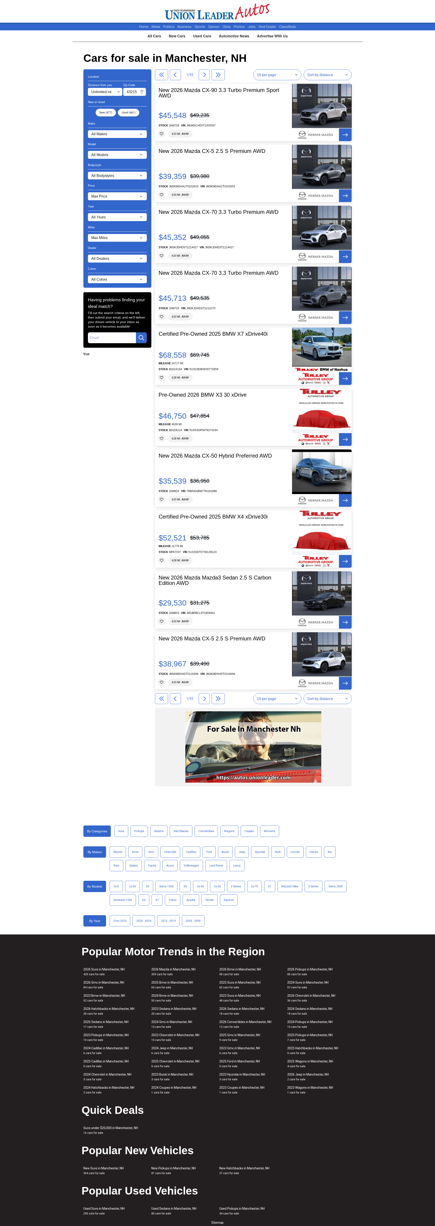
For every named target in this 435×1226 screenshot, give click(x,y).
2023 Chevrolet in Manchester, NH (175, 1037)
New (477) (105, 112)
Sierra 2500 (336, 886)
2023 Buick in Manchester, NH (172, 1077)
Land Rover (216, 865)
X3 (147, 886)
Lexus (237, 865)
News (156, 27)
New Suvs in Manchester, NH (103, 1170)
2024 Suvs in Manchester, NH (308, 985)
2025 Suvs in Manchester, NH (240, 985)
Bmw (135, 852)
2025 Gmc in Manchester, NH (239, 1037)
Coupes (249, 831)
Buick (225, 852)
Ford (209, 852)
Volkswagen (191, 865)
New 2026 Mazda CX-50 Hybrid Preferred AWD (215, 456)
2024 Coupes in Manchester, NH (173, 1090)
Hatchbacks (181, 831)
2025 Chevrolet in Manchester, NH (175, 1063)
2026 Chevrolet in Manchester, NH (311, 998)
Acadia (190, 900)
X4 (143, 900)
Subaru (133, 865)
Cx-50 (132, 886)
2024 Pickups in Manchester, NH (310, 1024)
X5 (185, 886)
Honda (314, 852)
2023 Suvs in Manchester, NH (240, 998)
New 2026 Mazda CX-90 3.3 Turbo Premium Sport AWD (219, 92)
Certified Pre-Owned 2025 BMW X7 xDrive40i (213, 334)
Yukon (172, 900)
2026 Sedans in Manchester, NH (241, 1011)
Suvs (121, 831)
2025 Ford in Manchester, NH (239, 1063)
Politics (168, 27)
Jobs (252, 27)
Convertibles (206, 831)
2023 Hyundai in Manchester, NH (242, 1077)
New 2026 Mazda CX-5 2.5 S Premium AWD (212, 151)
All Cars (154, 36)
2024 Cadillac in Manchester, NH (106, 1050)
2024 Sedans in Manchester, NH (309, 1011)
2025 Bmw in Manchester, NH (172, 985)
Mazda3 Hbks (289, 886)
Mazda (118, 852)
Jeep (242, 852)
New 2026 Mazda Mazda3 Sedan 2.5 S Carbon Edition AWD (215, 580)
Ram (116, 865)
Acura (170, 865)
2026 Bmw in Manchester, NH (240, 972)
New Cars (177, 36)
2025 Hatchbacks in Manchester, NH (312, 1050)
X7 (157, 900)
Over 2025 (120, 920)
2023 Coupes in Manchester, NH (241, 1090)
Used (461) (128, 112)
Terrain (209, 900)
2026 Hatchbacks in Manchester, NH (108, 1011)
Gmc (151, 852)
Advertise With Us (272, 36)
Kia (330, 852)
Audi (278, 852)
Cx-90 (200, 886)
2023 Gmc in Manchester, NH (239, 1050)
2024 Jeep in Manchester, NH (172, 1050)
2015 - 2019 (168, 920)
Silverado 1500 (123, 900)
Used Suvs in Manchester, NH (104, 1211)
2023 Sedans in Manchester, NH (173, 1011)
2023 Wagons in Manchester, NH (310, 1090)
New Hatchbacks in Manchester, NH (244, 1170)
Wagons (229, 831)
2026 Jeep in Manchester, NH (308, 1077)
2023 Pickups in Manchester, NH (106, 1037)
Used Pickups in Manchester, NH (242, 1211)
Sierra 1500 (166, 886)
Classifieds (287, 27)
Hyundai (260, 852)
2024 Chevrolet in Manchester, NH (107, 1077)
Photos (240, 27)
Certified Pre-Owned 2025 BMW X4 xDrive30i (213, 516)
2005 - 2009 (193, 920)
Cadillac (191, 852)
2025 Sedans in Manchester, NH (105, 1024)
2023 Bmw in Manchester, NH (104, 998)
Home (143, 27)
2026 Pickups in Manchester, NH (310, 972)
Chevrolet (170, 852)
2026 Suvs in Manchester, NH (104, 972)
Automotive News (234, 36)
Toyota (152, 865)
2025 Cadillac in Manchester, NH (106, 1063)
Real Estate (268, 27)
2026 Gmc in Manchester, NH (103, 985)
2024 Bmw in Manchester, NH (172, 998)
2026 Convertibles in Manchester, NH (245, 1024)
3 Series (236, 886)
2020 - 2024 (143, 920)
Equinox (229, 900)
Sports (200, 27)
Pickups (139, 831)
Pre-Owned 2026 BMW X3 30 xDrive (202, 395)
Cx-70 (254, 886)
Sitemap (217, 1222)
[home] (217, 11)
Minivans (269, 831)
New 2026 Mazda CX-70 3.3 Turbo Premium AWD (218, 212)
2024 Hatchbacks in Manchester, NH (108, 1090)
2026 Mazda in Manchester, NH (173, 972)
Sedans (159, 831)
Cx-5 (116, 886)
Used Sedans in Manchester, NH (173, 1211)
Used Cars (202, 36)
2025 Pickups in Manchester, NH (310, 1037)
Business (185, 27)
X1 (269, 886)
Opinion (214, 27)
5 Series (313, 886)
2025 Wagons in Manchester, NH (310, 1063)
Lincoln (295, 852)
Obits (227, 27)
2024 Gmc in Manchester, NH (171, 1024)
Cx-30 (217, 886)
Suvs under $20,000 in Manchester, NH (110, 1130)
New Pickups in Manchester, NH (173, 1170)
